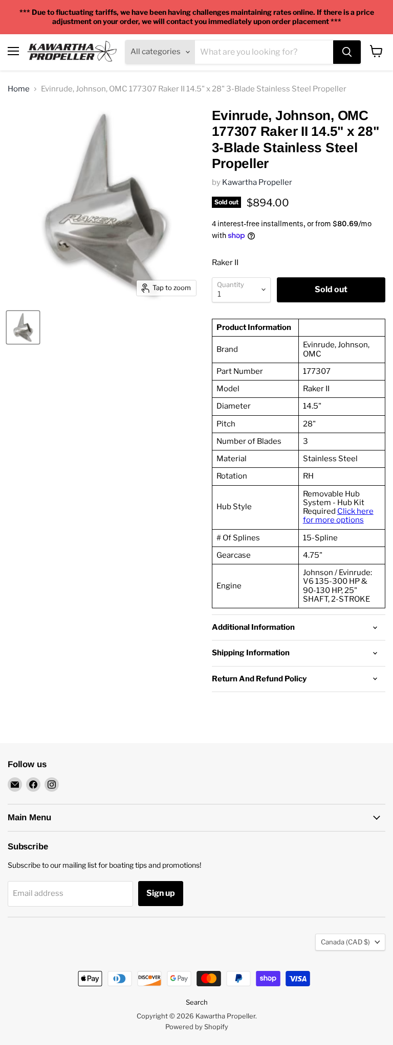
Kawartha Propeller (257, 182)
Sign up (160, 893)
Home (19, 89)
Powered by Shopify (196, 1027)
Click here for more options (338, 516)
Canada (345, 942)
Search (197, 1002)
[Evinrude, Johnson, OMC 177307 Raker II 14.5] (23, 327)
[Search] (347, 52)
